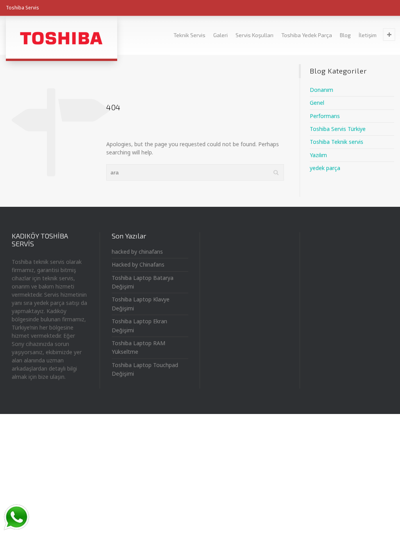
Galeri (220, 35)
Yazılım (318, 155)
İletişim (368, 35)
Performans (325, 116)
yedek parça (325, 168)
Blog (345, 35)
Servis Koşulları (254, 35)
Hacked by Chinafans (138, 264)
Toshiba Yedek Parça (306, 35)
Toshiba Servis (22, 7)
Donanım (321, 89)
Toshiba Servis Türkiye (338, 129)
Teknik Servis (189, 35)
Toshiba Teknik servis (336, 141)
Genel (317, 102)
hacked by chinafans (137, 251)
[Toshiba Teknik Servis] (61, 37)
